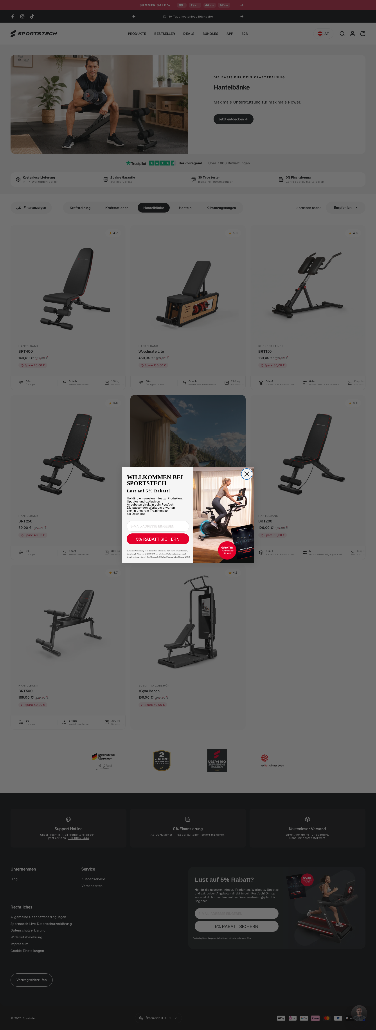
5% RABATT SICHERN (158, 539)
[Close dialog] (246, 474)
